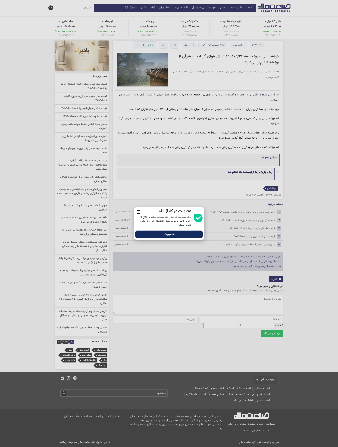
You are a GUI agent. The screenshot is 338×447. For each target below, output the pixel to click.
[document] (169, 223)
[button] (138, 212)
